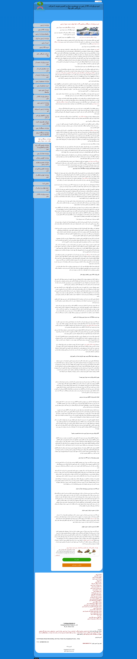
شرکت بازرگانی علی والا (96, 583)
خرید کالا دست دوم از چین (93, 161)
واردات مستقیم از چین (96, 589)
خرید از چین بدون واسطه (96, 592)
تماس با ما (99, 615)
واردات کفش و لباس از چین (95, 612)
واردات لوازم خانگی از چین (96, 614)
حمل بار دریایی (93, 518)
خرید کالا (89, 254)
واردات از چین (98, 574)
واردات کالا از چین (82, 116)
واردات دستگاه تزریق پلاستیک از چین (94, 603)
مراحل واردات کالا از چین (96, 594)
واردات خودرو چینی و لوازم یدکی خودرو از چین (92, 611)
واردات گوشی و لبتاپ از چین (95, 609)
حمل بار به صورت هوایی (88, 540)
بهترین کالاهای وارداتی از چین (95, 598)
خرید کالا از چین (85, 178)
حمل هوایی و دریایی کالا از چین (95, 617)
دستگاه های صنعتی (81, 72)
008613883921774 (87, 643)
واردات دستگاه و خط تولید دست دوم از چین (92, 605)
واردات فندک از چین (97, 608)
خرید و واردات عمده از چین (96, 585)
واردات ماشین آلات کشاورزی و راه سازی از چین (91, 606)
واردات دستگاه (93, 130)
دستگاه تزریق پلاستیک (90, 72)
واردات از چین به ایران (96, 579)
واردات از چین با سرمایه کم (95, 597)
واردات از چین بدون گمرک (96, 595)
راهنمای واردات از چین (96, 577)
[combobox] (98, 1)
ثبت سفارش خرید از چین (96, 586)
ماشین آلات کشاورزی (71, 72)
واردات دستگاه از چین (97, 602)
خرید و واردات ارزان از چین (95, 588)
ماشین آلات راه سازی (61, 72)
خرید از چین (99, 580)
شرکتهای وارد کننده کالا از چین (95, 600)
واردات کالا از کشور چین (91, 325)
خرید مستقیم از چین (97, 591)
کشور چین (97, 49)
